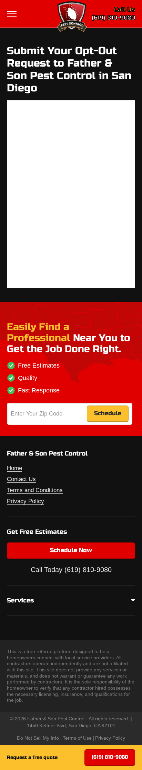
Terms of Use (77, 738)
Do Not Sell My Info (38, 738)
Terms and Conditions (35, 490)
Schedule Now (71, 550)
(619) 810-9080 (113, 17)
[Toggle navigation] (12, 14)
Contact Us (21, 479)
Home (14, 468)
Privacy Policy (25, 501)
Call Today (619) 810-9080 (71, 569)
